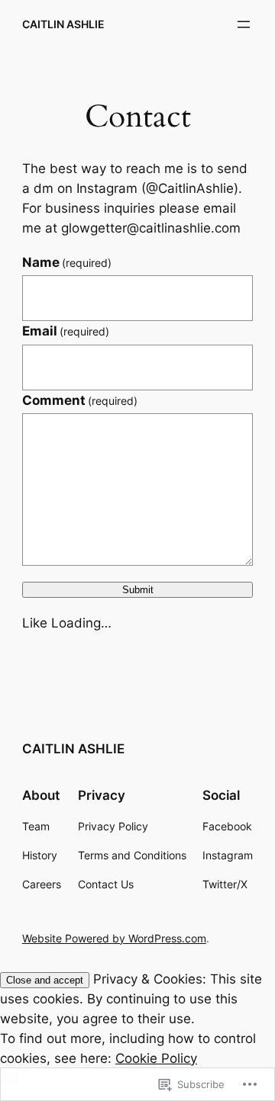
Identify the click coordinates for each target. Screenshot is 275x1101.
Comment (80, 400)
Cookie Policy (156, 1058)
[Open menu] (244, 24)
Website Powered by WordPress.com (114, 938)
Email (66, 331)
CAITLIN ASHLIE (63, 24)
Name (67, 262)
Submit (138, 589)
